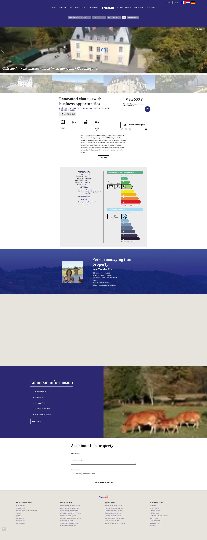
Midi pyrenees (154, 518)
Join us (176, 3)
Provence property (155, 513)
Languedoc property (156, 523)
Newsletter (19, 513)
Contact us (151, 7)
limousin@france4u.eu (103, 282)
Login (168, 3)
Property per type (81, 7)
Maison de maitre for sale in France (70, 513)
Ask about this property (137, 125)
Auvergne (152, 525)
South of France (154, 508)
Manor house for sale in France (69, 510)
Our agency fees (20, 520)
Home (54, 7)
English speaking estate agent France (26, 510)
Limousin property (155, 510)
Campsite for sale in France (68, 525)
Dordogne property (155, 520)
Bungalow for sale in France (113, 513)
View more (103, 158)
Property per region (65, 7)
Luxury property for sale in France (70, 508)
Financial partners (21, 523)
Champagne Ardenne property (159, 515)
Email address (75, 470)
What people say (20, 508)
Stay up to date (139, 7)
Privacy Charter (20, 518)
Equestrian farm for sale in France (115, 523)
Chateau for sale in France (68, 515)
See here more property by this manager (104, 285)
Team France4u (20, 506)
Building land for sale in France (114, 510)
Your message (75, 453)
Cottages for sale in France (113, 515)
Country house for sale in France (114, 518)
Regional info (94, 7)
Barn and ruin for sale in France (114, 508)
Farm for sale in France (112, 520)
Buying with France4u (124, 7)
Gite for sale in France (66, 520)
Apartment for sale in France (113, 506)
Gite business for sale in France (69, 523)
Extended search (133, 17)
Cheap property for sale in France (70, 506)
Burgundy (153, 506)
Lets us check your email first (103, 482)
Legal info (18, 515)
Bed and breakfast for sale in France (70, 518)
